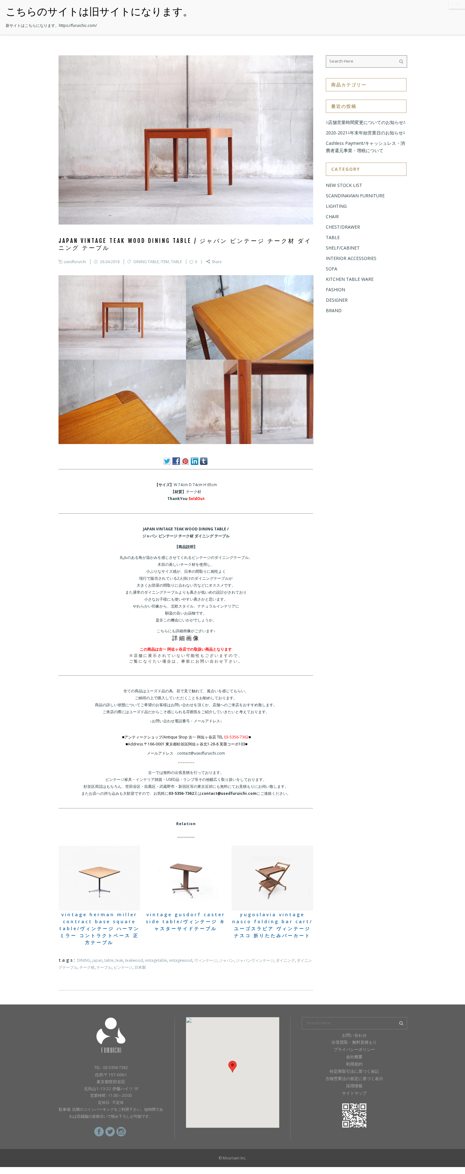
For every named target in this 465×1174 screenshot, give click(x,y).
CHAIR (332, 216)
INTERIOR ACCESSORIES (351, 258)
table (109, 960)
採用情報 (354, 1086)
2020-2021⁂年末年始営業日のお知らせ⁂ (365, 133)
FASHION (335, 290)
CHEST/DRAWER (343, 227)
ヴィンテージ (205, 960)
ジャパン (226, 960)
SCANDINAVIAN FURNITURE (355, 196)
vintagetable (156, 960)
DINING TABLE (146, 261)
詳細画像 (186, 637)
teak (119, 960)
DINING (83, 960)
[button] (232, 1066)
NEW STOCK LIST (344, 185)
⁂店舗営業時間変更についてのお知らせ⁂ (366, 122)
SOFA (331, 269)
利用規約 (354, 1064)
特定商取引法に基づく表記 (354, 1071)
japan (97, 960)
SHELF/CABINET (343, 248)
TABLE (176, 261)
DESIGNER (337, 300)
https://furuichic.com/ (78, 25)
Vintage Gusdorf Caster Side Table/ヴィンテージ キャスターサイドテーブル (186, 921)
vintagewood (180, 960)
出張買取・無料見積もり (354, 1042)
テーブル (104, 967)
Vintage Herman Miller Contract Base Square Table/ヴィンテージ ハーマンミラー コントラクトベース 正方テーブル (99, 928)
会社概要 (354, 1057)
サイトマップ (354, 1093)
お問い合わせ (354, 1035)
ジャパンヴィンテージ (255, 960)
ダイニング (285, 960)
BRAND (334, 310)
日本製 (140, 967)
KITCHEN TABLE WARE (350, 279)
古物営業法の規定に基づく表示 (354, 1078)
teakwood (134, 960)
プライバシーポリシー (354, 1049)
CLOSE (456, 4)
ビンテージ (123, 967)
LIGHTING (336, 206)
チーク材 (87, 967)
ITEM (165, 261)
